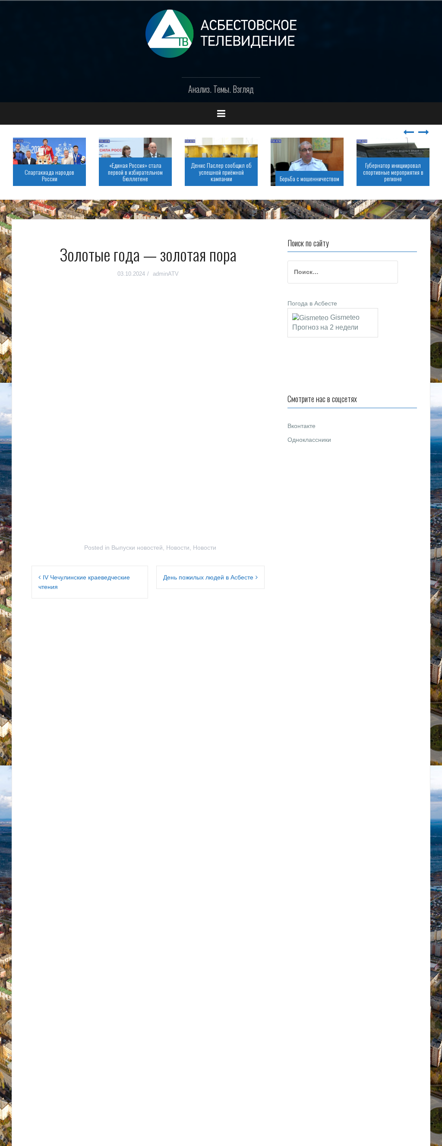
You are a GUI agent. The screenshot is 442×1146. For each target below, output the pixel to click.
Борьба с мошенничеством (309, 178)
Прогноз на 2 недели (325, 327)
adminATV (166, 274)
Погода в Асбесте (312, 303)
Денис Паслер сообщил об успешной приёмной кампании (221, 172)
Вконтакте (301, 425)
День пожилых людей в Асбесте (208, 577)
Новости (177, 547)
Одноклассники (309, 439)
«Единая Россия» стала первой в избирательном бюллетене (135, 172)
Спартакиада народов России (49, 175)
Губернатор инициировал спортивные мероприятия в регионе (393, 172)
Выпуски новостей (137, 547)
